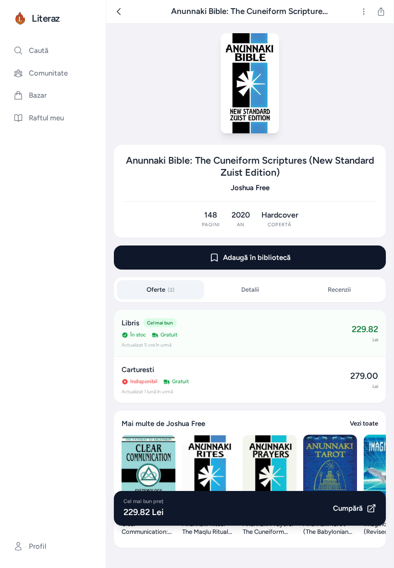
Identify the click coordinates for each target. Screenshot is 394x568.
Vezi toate (364, 423)
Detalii (250, 289)
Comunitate (48, 73)
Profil (37, 546)
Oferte (160, 289)
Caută (39, 50)
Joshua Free (250, 187)
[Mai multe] (363, 11)
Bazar (38, 95)
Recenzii (339, 289)
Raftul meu (46, 118)
